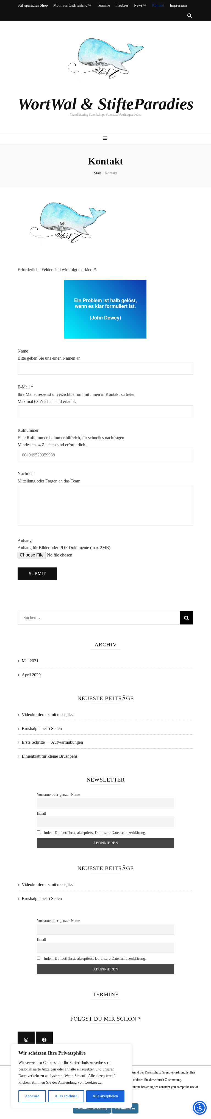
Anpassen (32, 1096)
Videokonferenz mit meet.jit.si (48, 714)
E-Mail (25, 387)
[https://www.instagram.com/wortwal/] (26, 1040)
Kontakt (158, 5)
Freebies (121, 5)
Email (41, 813)
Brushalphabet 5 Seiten (42, 728)
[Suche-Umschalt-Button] (189, 16)
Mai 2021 (30, 660)
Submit (37, 573)
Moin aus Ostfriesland (70, 5)
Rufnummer (28, 430)
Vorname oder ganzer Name (58, 795)
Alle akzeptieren (105, 1096)
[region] (71, 1076)
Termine (103, 5)
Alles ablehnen (66, 1096)
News (138, 5)
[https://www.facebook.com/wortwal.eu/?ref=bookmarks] (44, 1040)
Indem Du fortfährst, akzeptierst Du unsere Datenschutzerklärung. (94, 833)
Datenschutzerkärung (91, 1108)
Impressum (178, 5)
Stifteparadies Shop (33, 5)
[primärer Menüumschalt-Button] (105, 138)
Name (23, 351)
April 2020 (31, 674)
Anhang (25, 540)
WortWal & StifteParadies (105, 104)
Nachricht (26, 473)
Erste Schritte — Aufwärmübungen (52, 742)
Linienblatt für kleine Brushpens (49, 756)
